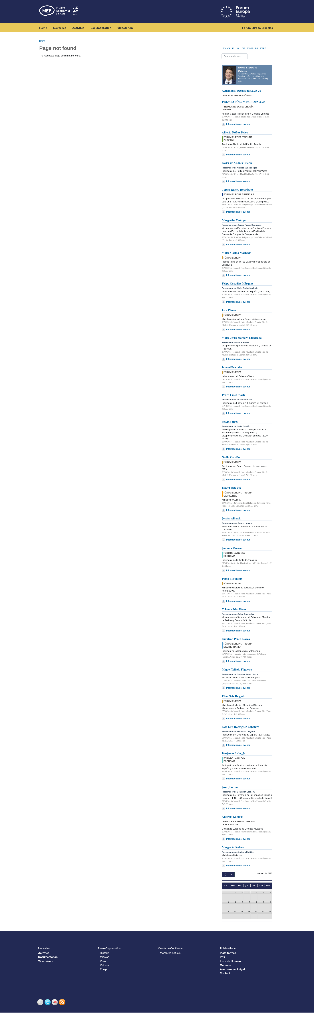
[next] (231, 874)
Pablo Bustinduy (232, 578)
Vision (103, 961)
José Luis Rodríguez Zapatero (240, 727)
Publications (228, 948)
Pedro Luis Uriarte (233, 395)
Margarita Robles (233, 847)
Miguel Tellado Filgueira (237, 669)
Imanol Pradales (232, 367)
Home (43, 28)
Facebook (40, 1002)
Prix (222, 957)
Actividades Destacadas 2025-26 (241, 90)
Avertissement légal (232, 969)
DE (243, 48)
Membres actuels (170, 953)
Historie (104, 953)
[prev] (225, 874)
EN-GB (250, 48)
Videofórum (125, 28)
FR (256, 48)
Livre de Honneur (231, 961)
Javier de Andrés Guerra (237, 163)
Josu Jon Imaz (231, 787)
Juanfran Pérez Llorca (236, 639)
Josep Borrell (230, 421)
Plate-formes (228, 953)
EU (233, 48)
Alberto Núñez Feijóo (235, 132)
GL (238, 48)
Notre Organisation (109, 948)
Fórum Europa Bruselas (257, 28)
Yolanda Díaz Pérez (234, 609)
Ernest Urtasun (231, 488)
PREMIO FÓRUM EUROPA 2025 (243, 101)
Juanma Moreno (232, 548)
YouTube (55, 1002)
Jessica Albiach (231, 518)
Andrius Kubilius (232, 816)
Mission (104, 957)
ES (224, 48)
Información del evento (238, 124)
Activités (78, 28)
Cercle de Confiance (170, 948)
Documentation (100, 28)
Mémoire (225, 965)
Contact (225, 973)
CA (228, 48)
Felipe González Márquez (237, 283)
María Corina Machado (236, 253)
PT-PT (263, 48)
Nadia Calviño (231, 457)
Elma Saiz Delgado (233, 696)
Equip (103, 969)
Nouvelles (59, 28)
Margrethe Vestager (234, 220)
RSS (62, 1002)
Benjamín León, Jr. (234, 753)
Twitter (48, 1002)
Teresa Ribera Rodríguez (237, 189)
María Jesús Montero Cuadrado (242, 338)
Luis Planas (229, 310)
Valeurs (104, 965)
